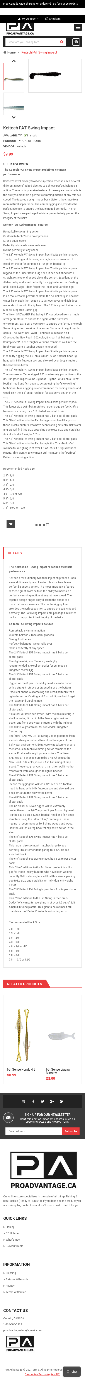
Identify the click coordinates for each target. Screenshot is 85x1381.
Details (15, 553)
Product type (13, 141)
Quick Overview (15, 164)
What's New (13, 1239)
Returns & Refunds (17, 1279)
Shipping (11, 1273)
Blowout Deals (14, 1246)
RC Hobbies (13, 1233)
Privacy (10, 1285)
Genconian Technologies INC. (42, 1374)
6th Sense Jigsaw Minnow (58, 1071)
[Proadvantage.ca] (42, 1170)
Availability (12, 135)
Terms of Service (16, 1292)
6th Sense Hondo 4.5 (21, 1069)
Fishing (10, 1227)
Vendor (8, 146)
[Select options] (27, 1011)
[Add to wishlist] (11, 524)
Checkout (55, 18)
